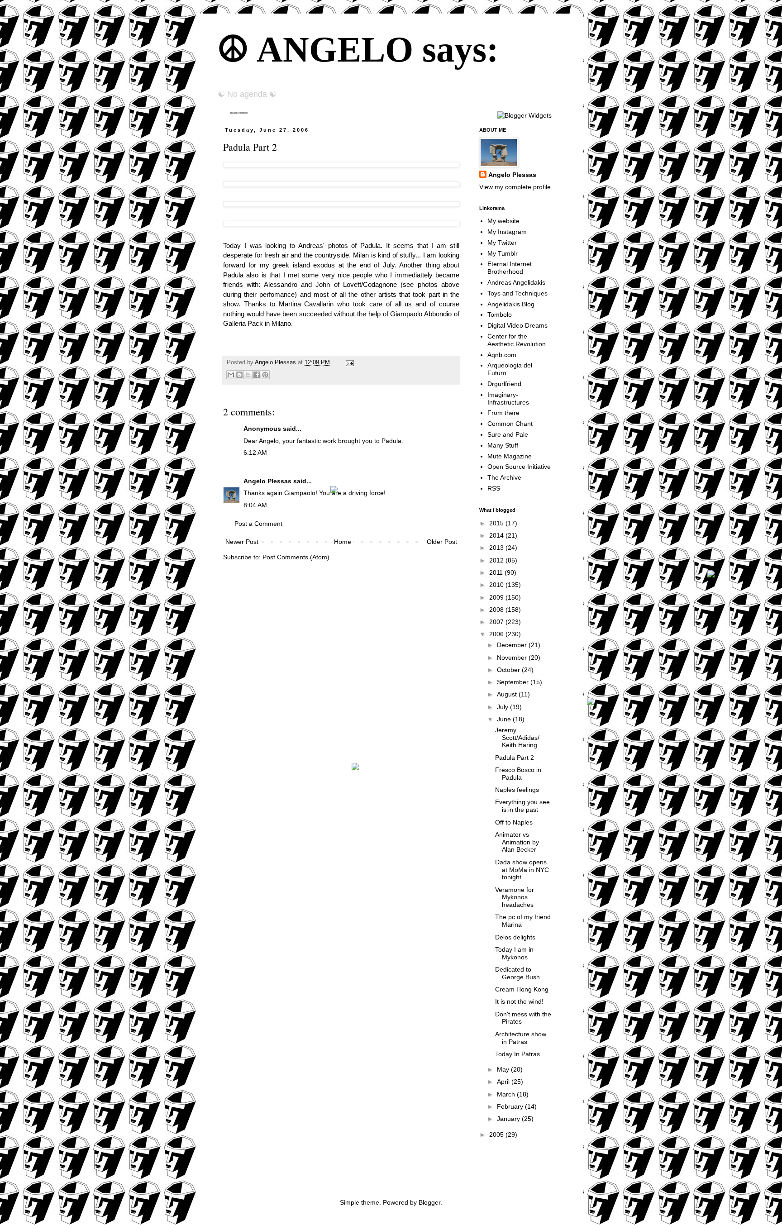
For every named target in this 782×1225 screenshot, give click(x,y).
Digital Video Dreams (517, 325)
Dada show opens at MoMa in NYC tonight (522, 869)
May (504, 1069)
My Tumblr (502, 253)
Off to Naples (514, 822)
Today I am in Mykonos (514, 953)
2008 (497, 609)
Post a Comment (258, 523)
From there (503, 412)
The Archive (504, 477)
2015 (497, 523)
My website (503, 220)
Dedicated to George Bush (517, 973)
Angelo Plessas (276, 362)
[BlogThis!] (239, 374)
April (504, 1081)
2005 (497, 1134)
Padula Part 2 (514, 757)
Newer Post (241, 541)
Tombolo (499, 314)
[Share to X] (248, 374)
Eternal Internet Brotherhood (509, 267)
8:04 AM (255, 505)
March (507, 1094)
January (509, 1118)
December (513, 644)
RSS (493, 488)
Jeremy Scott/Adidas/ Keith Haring (517, 737)
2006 (497, 634)
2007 (497, 621)
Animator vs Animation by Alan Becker (517, 842)
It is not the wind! (519, 1001)
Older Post (442, 541)
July (503, 706)
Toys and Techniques (517, 293)
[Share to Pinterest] (265, 374)
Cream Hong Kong (521, 989)
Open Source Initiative (519, 466)
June (505, 719)
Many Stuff (502, 445)
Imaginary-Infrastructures (508, 398)
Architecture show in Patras (520, 1037)
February (511, 1106)
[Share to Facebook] (256, 374)
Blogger (429, 1202)
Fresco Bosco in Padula (518, 773)
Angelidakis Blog (510, 304)
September (513, 682)
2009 (497, 597)
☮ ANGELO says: (358, 49)
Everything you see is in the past (522, 805)
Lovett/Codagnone (370, 284)
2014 (497, 535)
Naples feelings (517, 789)
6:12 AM (255, 452)
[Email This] (230, 374)
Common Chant (510, 423)
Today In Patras (517, 1054)
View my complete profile (515, 187)
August (508, 694)
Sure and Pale (507, 434)
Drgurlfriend (504, 383)
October (509, 669)
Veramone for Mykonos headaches (514, 897)
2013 (497, 547)
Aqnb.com (501, 354)
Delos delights (515, 937)
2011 (497, 572)
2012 (497, 560)
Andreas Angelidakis (516, 282)
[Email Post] (348, 362)
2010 (497, 584)
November (513, 657)
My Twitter (502, 242)
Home (342, 541)
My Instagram (507, 231)
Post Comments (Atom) (295, 557)
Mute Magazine (509, 456)
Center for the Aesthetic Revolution (516, 340)
